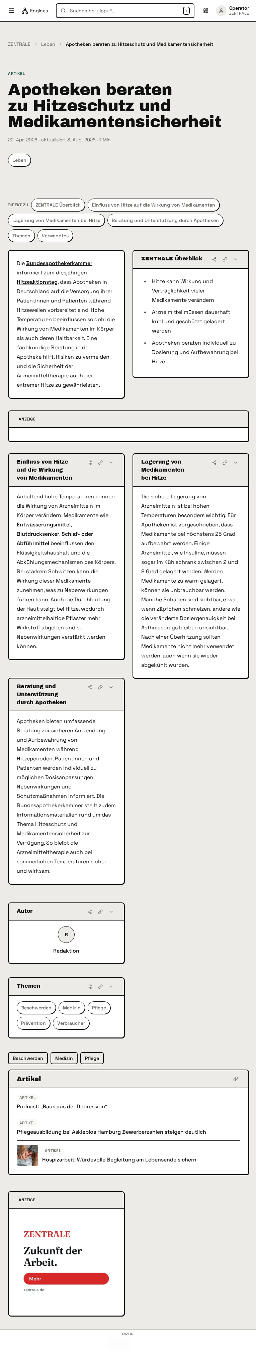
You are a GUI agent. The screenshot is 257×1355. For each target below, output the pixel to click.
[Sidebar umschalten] (11, 11)
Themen (21, 236)
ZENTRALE (19, 44)
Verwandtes (55, 236)
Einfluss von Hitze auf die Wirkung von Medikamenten (153, 205)
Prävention (33, 1023)
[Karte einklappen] (235, 259)
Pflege (99, 1008)
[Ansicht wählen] (206, 11)
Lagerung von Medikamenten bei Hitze (56, 220)
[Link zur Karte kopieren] (225, 259)
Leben (48, 44)
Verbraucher (71, 1023)
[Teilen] (214, 259)
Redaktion (66, 950)
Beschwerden (36, 1008)
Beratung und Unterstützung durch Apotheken (165, 220)
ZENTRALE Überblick (58, 205)
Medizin (72, 1008)
